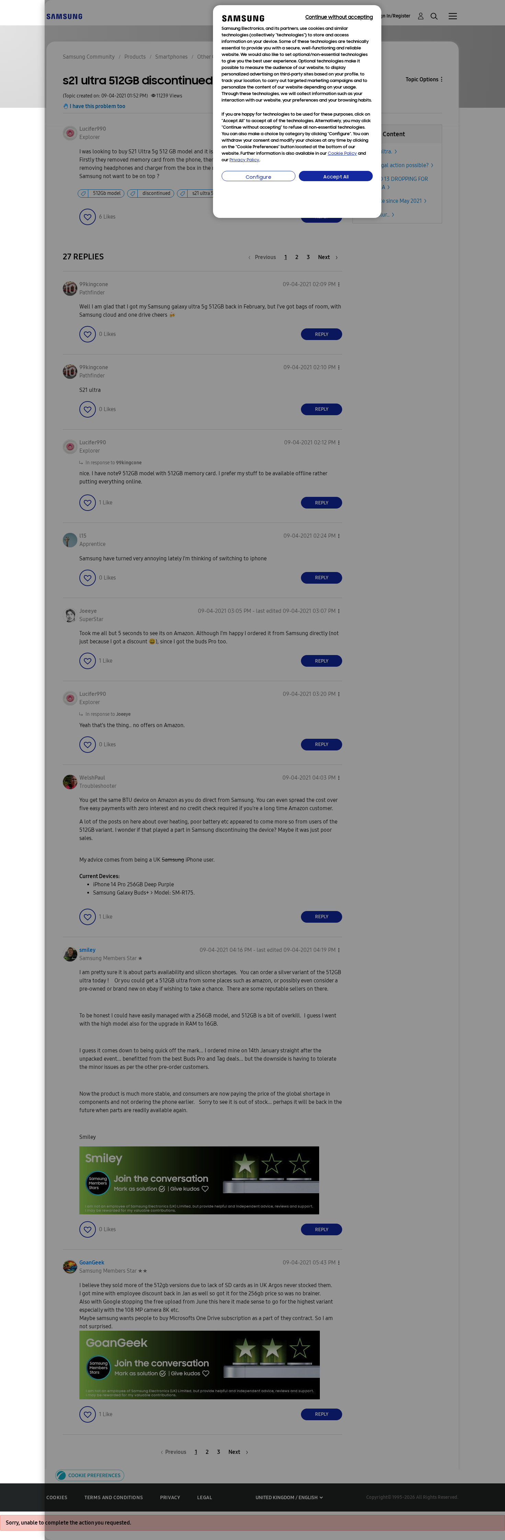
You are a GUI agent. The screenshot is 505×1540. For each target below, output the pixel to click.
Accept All (336, 177)
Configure (258, 177)
